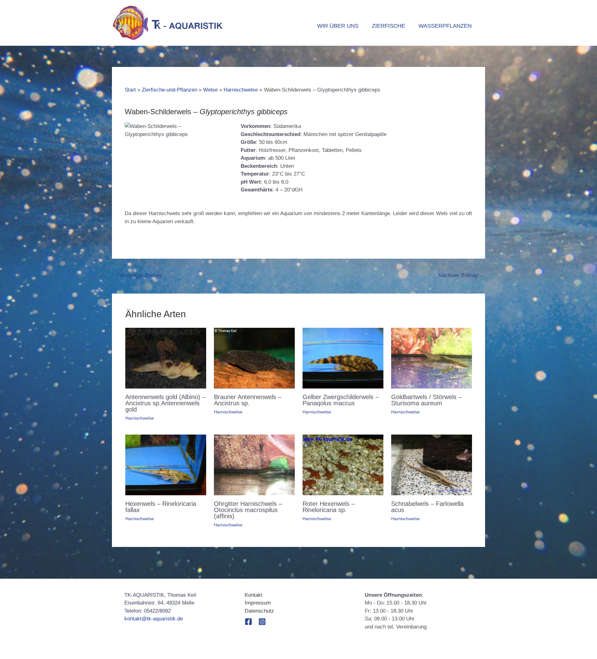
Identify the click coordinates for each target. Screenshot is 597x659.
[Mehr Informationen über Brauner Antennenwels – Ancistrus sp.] (254, 358)
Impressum (258, 603)
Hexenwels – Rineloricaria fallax (160, 506)
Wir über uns (338, 26)
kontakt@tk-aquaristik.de (153, 619)
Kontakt (253, 595)
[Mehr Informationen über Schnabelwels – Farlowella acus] (431, 465)
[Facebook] (248, 621)
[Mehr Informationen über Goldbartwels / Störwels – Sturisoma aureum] (431, 358)
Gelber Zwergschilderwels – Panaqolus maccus (341, 400)
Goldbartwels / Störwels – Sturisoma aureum (426, 400)
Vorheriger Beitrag (137, 275)
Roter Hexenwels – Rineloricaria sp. (329, 506)
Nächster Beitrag (461, 275)
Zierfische (388, 26)
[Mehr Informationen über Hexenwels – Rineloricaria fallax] (165, 465)
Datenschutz (259, 611)
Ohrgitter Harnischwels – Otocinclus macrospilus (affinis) (248, 510)
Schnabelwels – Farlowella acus (427, 506)
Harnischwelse (139, 418)
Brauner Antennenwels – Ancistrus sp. (247, 400)
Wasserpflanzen (445, 26)
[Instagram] (262, 621)
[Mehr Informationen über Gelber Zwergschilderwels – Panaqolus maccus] (343, 358)
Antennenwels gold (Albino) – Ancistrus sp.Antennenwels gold (165, 403)
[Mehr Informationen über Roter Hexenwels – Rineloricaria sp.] (343, 465)
